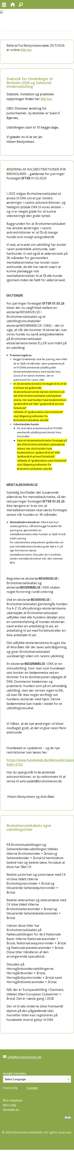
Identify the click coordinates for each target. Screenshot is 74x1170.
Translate (32, 1088)
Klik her (26, 50)
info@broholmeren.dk (24, 1057)
